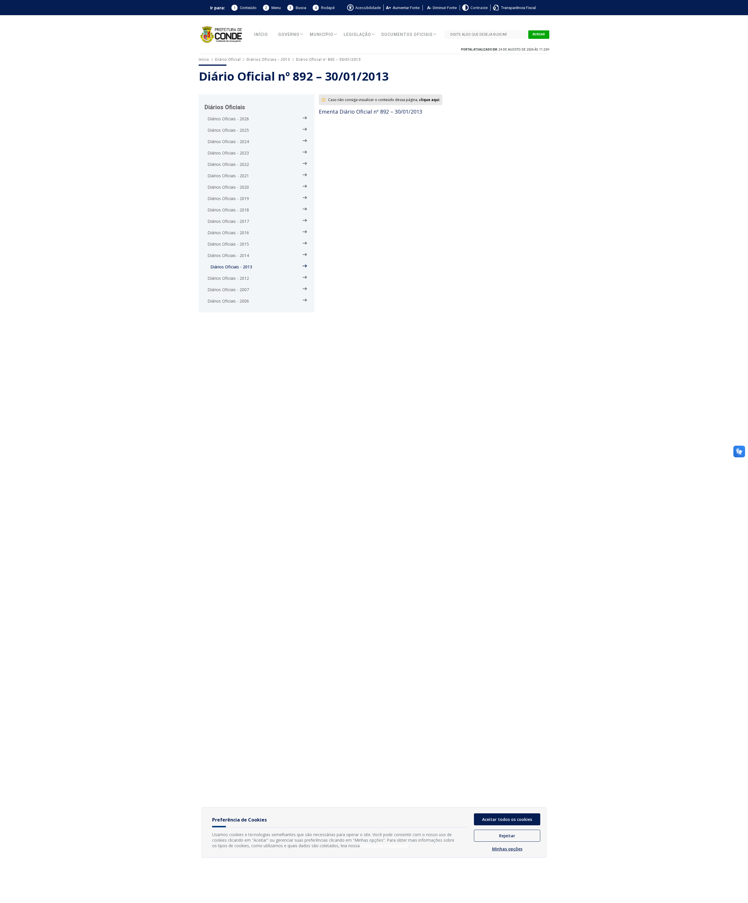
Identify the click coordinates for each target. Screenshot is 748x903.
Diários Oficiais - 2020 (228, 187)
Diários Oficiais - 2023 (228, 153)
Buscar (539, 34)
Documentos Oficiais (407, 35)
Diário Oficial (228, 59)
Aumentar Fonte (406, 8)
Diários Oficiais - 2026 (228, 118)
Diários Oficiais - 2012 (228, 278)
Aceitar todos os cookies (507, 819)
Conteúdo (245, 8)
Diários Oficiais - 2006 (228, 301)
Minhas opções (507, 849)
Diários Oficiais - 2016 (228, 232)
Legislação (357, 35)
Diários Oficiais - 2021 (228, 175)
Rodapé (325, 8)
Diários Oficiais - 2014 (228, 255)
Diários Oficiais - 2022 (228, 164)
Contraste (479, 7)
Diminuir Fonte (445, 8)
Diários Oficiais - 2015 (228, 244)
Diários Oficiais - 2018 (228, 210)
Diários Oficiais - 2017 (228, 221)
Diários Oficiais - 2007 (228, 289)
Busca (297, 8)
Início (261, 35)
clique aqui (429, 99)
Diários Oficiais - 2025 (228, 130)
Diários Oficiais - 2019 (228, 198)
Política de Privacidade (385, 845)
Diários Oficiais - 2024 (228, 141)
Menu (273, 8)
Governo (288, 35)
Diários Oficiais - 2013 (231, 267)
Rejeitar (507, 835)
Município (321, 35)
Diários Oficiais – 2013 (268, 59)
